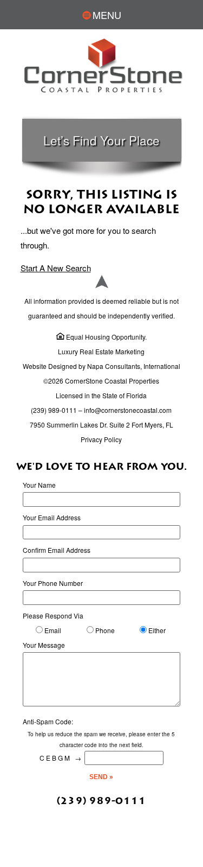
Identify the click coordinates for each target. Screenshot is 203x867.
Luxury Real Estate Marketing (101, 351)
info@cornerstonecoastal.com (128, 410)
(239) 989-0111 (54, 410)
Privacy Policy (101, 439)
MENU (107, 15)
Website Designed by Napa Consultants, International (101, 366)
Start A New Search (56, 267)
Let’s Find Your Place (101, 140)
